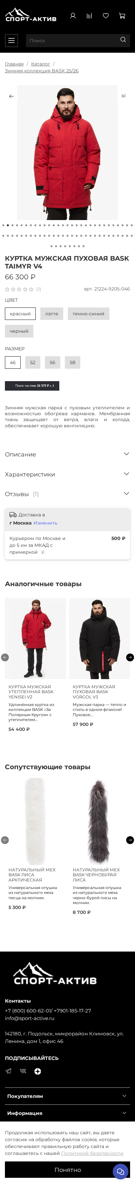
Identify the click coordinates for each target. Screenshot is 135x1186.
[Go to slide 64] (74, 246)
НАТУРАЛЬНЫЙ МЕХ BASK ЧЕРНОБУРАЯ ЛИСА (96, 874)
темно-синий (89, 314)
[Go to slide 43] (63, 236)
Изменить (45, 523)
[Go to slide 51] (100, 236)
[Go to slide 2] (8, 225)
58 (72, 362)
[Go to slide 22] (100, 225)
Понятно (67, 1169)
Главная (14, 64)
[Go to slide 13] (58, 225)
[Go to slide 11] (49, 225)
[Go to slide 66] (84, 246)
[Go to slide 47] (81, 236)
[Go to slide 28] (127, 225)
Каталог (40, 64)
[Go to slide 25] (113, 225)
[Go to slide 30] (3, 236)
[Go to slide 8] (35, 225)
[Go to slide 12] (54, 225)
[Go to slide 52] (104, 236)
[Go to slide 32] (12, 236)
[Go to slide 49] (90, 236)
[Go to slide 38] (40, 236)
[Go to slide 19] (86, 225)
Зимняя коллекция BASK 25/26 (42, 71)
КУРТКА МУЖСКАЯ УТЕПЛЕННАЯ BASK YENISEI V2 (31, 691)
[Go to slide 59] (51, 246)
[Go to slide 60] (56, 246)
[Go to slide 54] (113, 236)
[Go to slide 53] (109, 236)
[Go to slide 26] (118, 225)
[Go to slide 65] (79, 246)
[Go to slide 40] (49, 236)
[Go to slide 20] (90, 225)
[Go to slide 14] (63, 225)
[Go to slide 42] (58, 236)
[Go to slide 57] (127, 236)
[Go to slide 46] (77, 236)
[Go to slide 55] (118, 236)
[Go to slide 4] (17, 225)
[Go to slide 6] (26, 225)
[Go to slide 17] (77, 225)
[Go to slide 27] (123, 225)
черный (19, 331)
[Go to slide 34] (22, 236)
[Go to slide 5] (22, 225)
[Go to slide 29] (132, 225)
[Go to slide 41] (54, 236)
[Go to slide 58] (132, 236)
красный (20, 314)
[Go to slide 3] (12, 225)
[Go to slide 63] (70, 246)
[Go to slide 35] (26, 236)
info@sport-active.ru (29, 1018)
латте (51, 314)
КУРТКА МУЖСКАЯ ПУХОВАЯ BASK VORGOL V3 (94, 691)
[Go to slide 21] (95, 225)
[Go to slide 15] (67, 225)
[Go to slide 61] (61, 246)
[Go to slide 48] (86, 236)
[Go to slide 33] (17, 236)
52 (32, 362)
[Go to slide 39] (45, 236)
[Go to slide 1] (3, 225)
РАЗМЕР (15, 349)
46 (13, 362)
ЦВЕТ (11, 300)
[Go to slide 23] (104, 225)
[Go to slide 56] (123, 236)
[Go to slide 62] (65, 246)
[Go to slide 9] (40, 225)
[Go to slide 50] (95, 236)
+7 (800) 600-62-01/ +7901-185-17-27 (48, 1011)
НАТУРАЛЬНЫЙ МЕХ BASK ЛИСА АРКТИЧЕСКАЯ (32, 874)
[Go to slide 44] (67, 236)
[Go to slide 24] (109, 225)
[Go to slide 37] (35, 236)
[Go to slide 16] (72, 225)
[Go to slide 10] (45, 225)
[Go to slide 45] (72, 236)
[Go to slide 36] (31, 236)
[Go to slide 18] (81, 225)
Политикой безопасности (92, 1153)
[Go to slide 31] (8, 236)
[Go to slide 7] (31, 225)
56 (52, 362)
